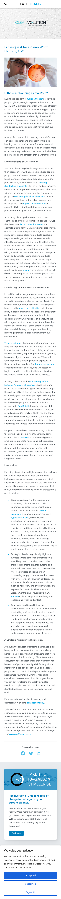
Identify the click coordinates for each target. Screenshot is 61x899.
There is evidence (13, 343)
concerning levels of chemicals (29, 196)
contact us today (35, 702)
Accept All (30, 875)
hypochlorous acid (20, 517)
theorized (24, 437)
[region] (30, 872)
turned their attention (29, 308)
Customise (30, 883)
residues (27, 270)
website (15, 596)
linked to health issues (31, 224)
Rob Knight (23, 406)
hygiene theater (35, 98)
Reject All (31, 892)
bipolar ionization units (35, 203)
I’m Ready (16, 833)
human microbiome (45, 364)
